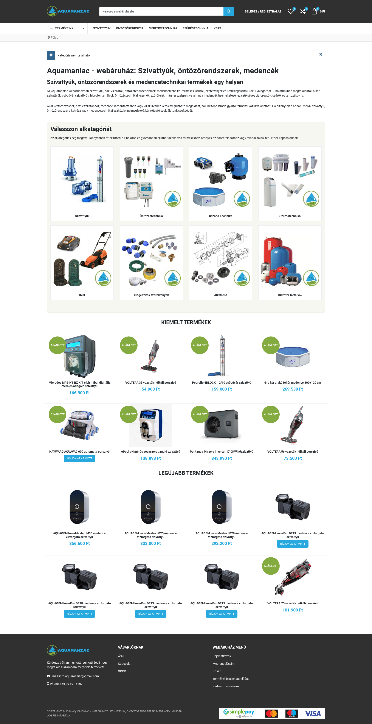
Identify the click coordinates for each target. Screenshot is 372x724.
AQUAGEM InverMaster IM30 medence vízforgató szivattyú (79, 535)
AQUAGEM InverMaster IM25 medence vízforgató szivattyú (150, 535)
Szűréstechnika (290, 216)
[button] (290, 11)
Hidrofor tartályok (290, 295)
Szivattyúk (82, 216)
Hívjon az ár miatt (79, 458)
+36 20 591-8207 (71, 683)
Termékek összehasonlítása (231, 678)
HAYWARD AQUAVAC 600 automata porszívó (79, 451)
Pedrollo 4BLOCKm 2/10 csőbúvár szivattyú (221, 382)
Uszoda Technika (220, 216)
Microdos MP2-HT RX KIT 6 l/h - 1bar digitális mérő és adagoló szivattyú (79, 384)
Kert (82, 295)
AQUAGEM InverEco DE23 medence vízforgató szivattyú (150, 605)
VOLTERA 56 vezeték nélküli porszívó (292, 451)
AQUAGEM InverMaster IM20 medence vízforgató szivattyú (221, 535)
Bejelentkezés (222, 656)
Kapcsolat (125, 663)
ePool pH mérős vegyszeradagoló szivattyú (150, 451)
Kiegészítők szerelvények (151, 295)
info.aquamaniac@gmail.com (79, 676)
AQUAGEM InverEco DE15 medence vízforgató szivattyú (221, 605)
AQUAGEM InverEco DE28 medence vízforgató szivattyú (79, 605)
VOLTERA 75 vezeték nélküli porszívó (292, 603)
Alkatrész (220, 295)
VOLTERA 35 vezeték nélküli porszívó (150, 382)
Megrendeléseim (223, 663)
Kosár (217, 671)
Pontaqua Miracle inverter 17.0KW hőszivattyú (221, 451)
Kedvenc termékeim (226, 686)
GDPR (122, 671)
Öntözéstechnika (151, 216)
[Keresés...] (228, 11)
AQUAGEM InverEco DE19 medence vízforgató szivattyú (292, 535)
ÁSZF (121, 656)
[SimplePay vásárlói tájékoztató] (272, 713)
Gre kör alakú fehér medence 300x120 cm (292, 382)
